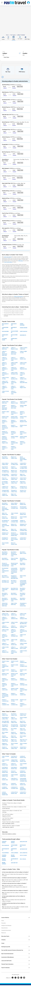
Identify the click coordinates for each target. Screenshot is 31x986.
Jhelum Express (6, 137)
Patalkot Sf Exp (5, 190)
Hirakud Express (6, 107)
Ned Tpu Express (6, 152)
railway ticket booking (18, 296)
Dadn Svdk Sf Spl (6, 183)
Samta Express (5, 122)
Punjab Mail (5, 144)
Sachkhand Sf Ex (6, 99)
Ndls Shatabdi (5, 168)
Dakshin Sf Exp (5, 198)
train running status (8, 262)
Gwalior (14, 88)
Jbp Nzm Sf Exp (6, 84)
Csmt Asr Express (6, 175)
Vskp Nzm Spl (5, 114)
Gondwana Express (7, 244)
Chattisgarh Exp (6, 129)
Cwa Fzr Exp (5, 213)
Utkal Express (5, 92)
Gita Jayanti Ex (5, 228)
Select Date (20, 86)
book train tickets (7, 256)
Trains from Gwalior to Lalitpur (9, 833)
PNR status (20, 260)
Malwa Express (5, 205)
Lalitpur (5, 88)
